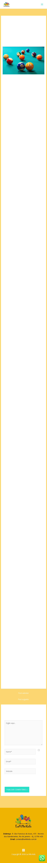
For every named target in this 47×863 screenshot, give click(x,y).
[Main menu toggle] (42, 4)
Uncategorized (27, 41)
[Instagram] (23, 850)
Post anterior (23, 693)
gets (18, 358)
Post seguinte (23, 699)
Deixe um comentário (11, 41)
